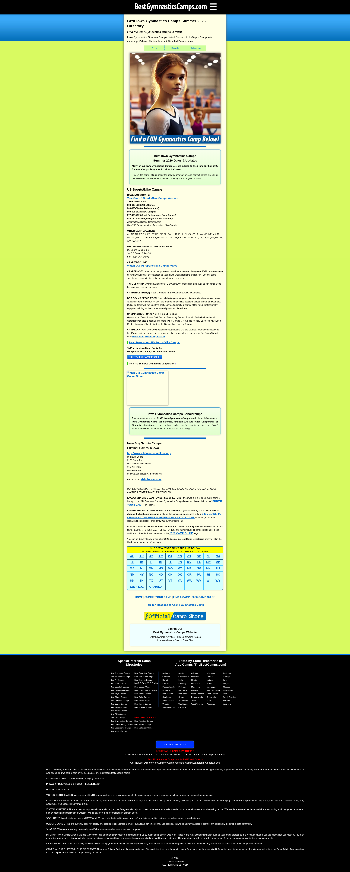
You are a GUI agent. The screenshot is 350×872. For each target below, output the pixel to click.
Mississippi (211, 687)
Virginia (165, 704)
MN (151, 568)
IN (160, 562)
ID (141, 562)
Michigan (182, 687)
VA (180, 580)
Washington (183, 704)
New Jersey (228, 690)
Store (154, 48)
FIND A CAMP (181, 597)
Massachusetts (168, 687)
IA (170, 562)
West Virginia (197, 704)
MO (170, 568)
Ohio (225, 694)
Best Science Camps (143, 680)
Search (175, 48)
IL (151, 562)
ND (160, 574)
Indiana (210, 680)
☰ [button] (213, 6)
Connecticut (183, 677)
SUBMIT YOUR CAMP (158, 597)
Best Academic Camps (120, 673)
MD (218, 562)
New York (182, 694)
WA (189, 580)
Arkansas (211, 673)
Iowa (225, 680)
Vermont (226, 700)
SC (218, 574)
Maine (209, 683)
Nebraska (182, 690)
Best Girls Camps (118, 714)
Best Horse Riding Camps (121, 724)
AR (160, 556)
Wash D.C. (136, 586)
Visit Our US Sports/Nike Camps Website (152, 198)
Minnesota (195, 687)
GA (218, 556)
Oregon (181, 697)
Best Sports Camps (142, 694)
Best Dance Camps (118, 704)
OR (189, 574)
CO (179, 556)
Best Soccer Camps (142, 687)
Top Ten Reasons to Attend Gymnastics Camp (175, 604)
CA (170, 556)
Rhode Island (212, 697)
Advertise (196, 48)
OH (170, 574)
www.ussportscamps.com (148, 336)
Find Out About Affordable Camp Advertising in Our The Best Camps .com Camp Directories (175, 753)
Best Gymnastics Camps (121, 721)
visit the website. (151, 479)
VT (170, 580)
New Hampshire (213, 690)
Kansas (165, 683)
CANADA (155, 586)
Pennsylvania (197, 697)
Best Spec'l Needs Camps (145, 690)
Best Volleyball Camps (144, 728)
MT (180, 568)
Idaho (180, 680)
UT (161, 580)
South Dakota (168, 700)
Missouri (226, 687)
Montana (166, 690)
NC (151, 574)
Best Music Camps (118, 731)
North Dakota (212, 694)
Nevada (194, 690)
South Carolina (229, 697)
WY (217, 580)
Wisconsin (211, 704)
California (227, 673)
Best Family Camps (118, 707)
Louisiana (195, 683)
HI (132, 562)
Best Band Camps (118, 683)
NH (208, 568)
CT (189, 556)
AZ (151, 556)
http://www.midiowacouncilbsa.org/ (149, 453)
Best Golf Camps (117, 717)
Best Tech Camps (142, 700)
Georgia (226, 677)
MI (141, 568)
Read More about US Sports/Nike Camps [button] (154, 342)
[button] (175, 357)
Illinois (194, 680)
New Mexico (167, 694)
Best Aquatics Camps (143, 721)
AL (132, 556)
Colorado (166, 677)
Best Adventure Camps (120, 677)
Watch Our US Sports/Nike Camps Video (152, 265)
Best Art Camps (117, 680)
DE (199, 556)
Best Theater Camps (143, 707)
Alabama (166, 673)
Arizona (194, 673)
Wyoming (227, 704)
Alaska (181, 673)
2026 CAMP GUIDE (181, 533)
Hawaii (165, 680)
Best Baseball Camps (119, 687)
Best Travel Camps (118, 711)
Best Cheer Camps (118, 697)
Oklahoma (166, 697)
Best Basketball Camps (120, 690)
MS (160, 568)
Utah (209, 700)
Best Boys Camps (118, 694)
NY (141, 574)
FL (208, 556)
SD (132, 580)
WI (208, 580)
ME (208, 562)
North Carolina (197, 694)
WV (198, 580)
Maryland (227, 683)
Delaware (195, 677)
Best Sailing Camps (142, 724)
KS (180, 562)
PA (199, 574)
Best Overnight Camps (144, 673)
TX (151, 580)
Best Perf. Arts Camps (143, 677)
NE (189, 568)
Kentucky (182, 683)
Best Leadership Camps (120, 728)
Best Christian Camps (119, 700)
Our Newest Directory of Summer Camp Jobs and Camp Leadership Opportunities (175, 761)
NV (199, 568)
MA (132, 568)
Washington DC (169, 707)
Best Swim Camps (142, 697)
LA (199, 562)
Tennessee (183, 700)
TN (142, 580)
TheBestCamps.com (175, 861)
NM (132, 574)
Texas (193, 700)
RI (208, 574)
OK (179, 574)
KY (189, 562)
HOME (139, 597)
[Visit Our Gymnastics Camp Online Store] (147, 376)
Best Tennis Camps (142, 704)
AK (141, 556)
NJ (218, 568)
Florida (210, 677)
